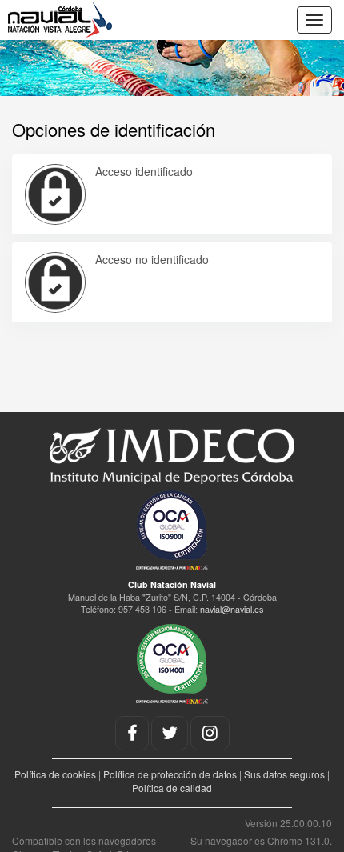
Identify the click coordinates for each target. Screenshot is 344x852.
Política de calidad (172, 787)
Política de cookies (55, 774)
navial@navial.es (231, 609)
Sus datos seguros (284, 774)
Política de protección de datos (170, 774)
